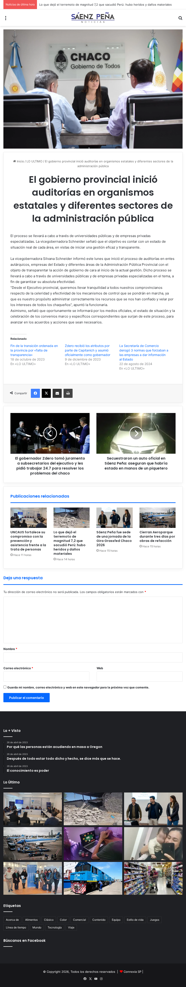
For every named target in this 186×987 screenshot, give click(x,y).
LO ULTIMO (34, 161)
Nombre (10, 649)
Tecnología (55, 927)
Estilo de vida (135, 919)
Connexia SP (132, 971)
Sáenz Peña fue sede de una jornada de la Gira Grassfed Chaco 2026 (114, 538)
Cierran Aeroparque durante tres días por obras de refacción (157, 536)
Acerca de (12, 919)
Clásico (49, 919)
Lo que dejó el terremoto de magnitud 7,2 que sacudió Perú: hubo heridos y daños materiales (105, 4)
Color (63, 919)
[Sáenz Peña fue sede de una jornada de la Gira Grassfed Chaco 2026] (114, 518)
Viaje (71, 927)
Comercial (79, 919)
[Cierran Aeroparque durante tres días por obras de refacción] (158, 518)
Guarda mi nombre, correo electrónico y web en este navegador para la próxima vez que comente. (78, 687)
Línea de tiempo (16, 927)
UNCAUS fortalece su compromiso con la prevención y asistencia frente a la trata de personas (28, 541)
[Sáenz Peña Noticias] (93, 17)
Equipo (116, 919)
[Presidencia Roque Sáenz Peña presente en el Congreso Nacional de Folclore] (32, 878)
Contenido (98, 919)
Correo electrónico (18, 668)
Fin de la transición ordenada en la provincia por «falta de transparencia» (34, 350)
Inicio (20, 161)
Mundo (36, 927)
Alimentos (31, 919)
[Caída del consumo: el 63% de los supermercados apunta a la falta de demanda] (153, 878)
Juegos (154, 919)
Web (100, 668)
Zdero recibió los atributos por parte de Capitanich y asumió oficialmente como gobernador (87, 350)
